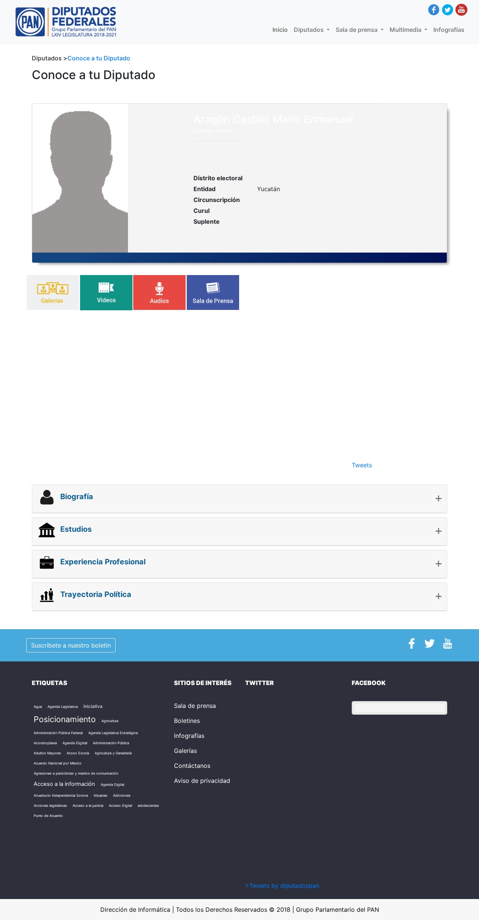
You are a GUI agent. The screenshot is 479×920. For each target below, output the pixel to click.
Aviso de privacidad (202, 780)
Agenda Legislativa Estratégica (113, 733)
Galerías (185, 750)
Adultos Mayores (47, 753)
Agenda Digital (112, 784)
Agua (38, 707)
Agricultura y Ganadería (113, 753)
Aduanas (100, 795)
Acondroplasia (45, 743)
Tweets (362, 465)
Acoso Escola (78, 753)
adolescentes (148, 805)
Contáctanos (192, 765)
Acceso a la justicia (88, 805)
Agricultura (109, 721)
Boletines (187, 720)
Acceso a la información (64, 784)
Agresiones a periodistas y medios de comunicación (76, 773)
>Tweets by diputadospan (282, 885)
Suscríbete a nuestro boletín (71, 645)
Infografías (448, 29)
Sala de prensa (195, 705)
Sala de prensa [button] (357, 29)
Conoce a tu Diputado (98, 58)
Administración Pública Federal (58, 733)
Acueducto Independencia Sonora (61, 795)
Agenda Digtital (74, 743)
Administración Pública (111, 743)
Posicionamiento (65, 719)
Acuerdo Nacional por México (58, 763)
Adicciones (122, 795)
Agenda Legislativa (63, 707)
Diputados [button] (309, 29)
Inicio (281, 29)
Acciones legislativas (50, 805)
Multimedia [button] (406, 29)
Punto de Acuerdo (48, 816)
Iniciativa (93, 706)
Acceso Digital (120, 805)
